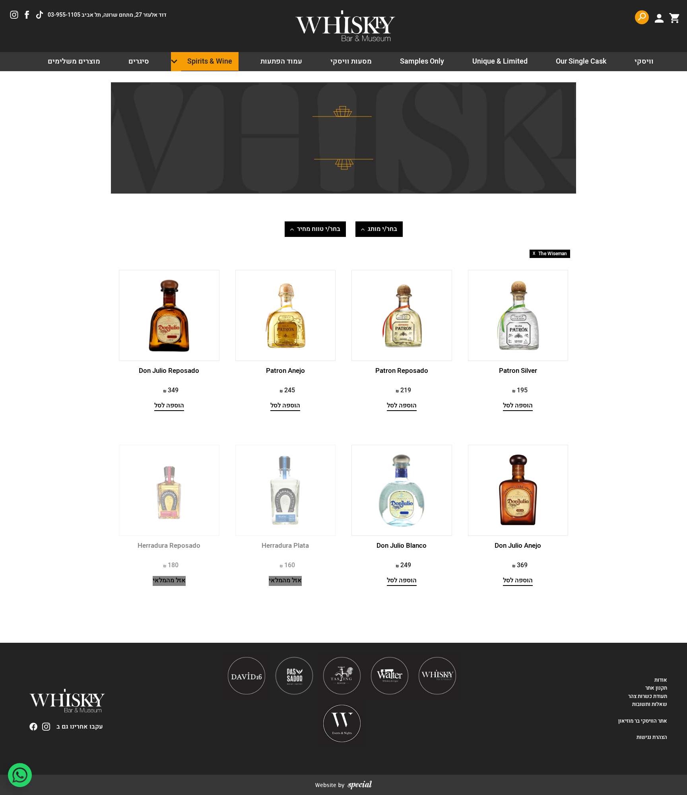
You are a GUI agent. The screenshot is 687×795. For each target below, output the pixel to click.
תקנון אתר (656, 688)
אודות (660, 680)
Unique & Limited (500, 61)
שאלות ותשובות (649, 704)
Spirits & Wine (209, 61)
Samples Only (422, 61)
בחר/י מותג (382, 229)
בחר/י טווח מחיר (318, 229)
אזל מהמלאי (285, 580)
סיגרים (138, 61)
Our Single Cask (581, 61)
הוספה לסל (518, 405)
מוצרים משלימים (74, 61)
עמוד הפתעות (281, 61)
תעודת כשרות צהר (647, 696)
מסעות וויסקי (351, 61)
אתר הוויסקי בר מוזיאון (642, 721)
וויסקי (644, 61)
